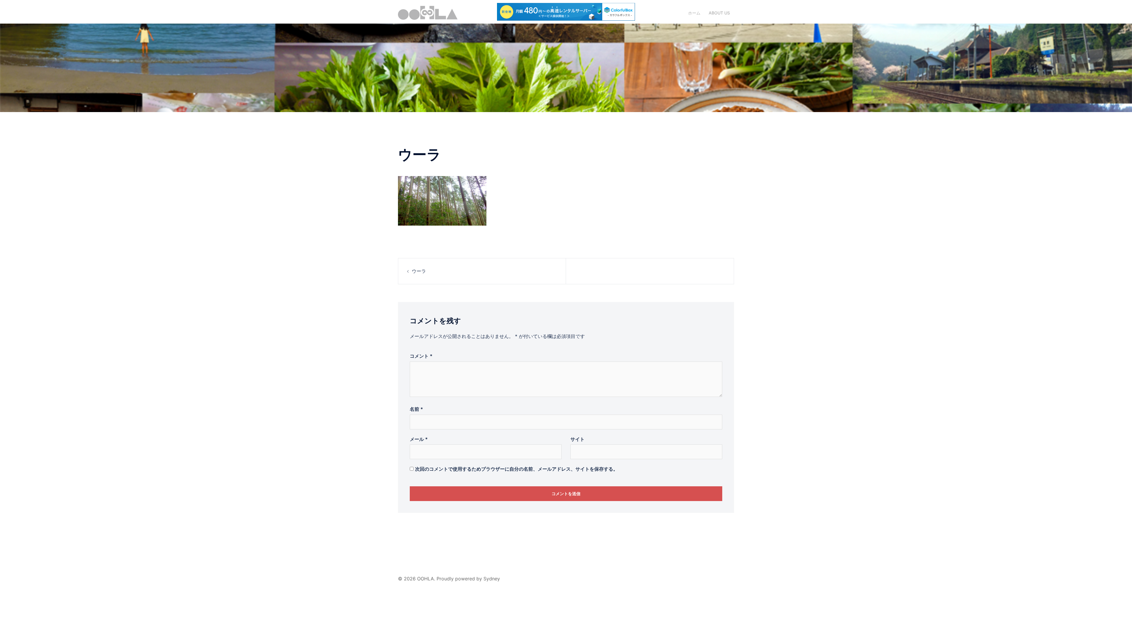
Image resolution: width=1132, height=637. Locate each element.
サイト (577, 439)
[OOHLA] (428, 12)
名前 (416, 409)
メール (419, 439)
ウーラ (419, 271)
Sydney (491, 579)
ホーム (694, 12)
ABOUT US (719, 12)
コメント (421, 356)
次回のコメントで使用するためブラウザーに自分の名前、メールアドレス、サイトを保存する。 (516, 469)
